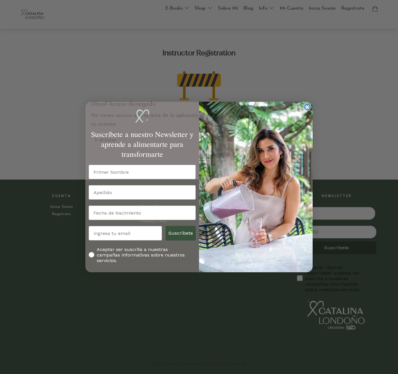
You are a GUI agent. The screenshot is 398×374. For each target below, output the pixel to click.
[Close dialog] (307, 107)
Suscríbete (180, 233)
